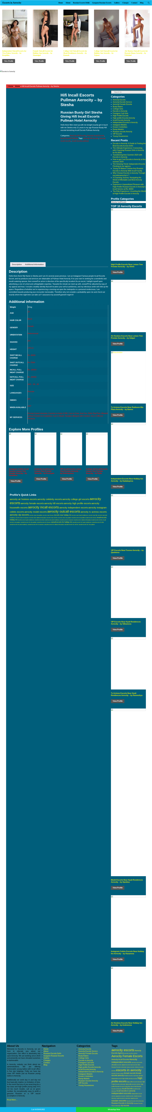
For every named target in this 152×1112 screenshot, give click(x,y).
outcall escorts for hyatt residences (82, 522)
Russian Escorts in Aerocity (122, 1103)
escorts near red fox (52, 517)
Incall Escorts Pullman (69, 138)
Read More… (12, 1100)
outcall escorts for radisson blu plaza (54, 524)
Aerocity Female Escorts (122, 104)
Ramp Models (118, 129)
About (68, 3)
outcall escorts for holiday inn (61, 522)
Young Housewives (120, 136)
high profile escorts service (133, 1084)
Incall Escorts (127, 1089)
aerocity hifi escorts (90, 138)
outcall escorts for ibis (98, 522)
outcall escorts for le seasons (36, 524)
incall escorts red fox (97, 520)
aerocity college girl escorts (75, 499)
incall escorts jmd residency (52, 520)
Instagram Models (120, 125)
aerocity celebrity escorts (49, 499)
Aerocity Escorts (119, 100)
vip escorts (125, 1105)
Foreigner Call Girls (120, 113)
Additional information (34, 264)
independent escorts (121, 1093)
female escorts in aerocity (131, 1075)
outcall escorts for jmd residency (18, 524)
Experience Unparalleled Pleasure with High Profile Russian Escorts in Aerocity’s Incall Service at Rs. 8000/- (129, 186)
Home (60, 3)
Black (30, 319)
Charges (125, 3)
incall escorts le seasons (66, 520)
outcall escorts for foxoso (44, 522)
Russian (31, 391)
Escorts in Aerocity (11, 2)
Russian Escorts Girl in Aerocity (135, 1101)
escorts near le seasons (22, 517)
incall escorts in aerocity (125, 1091)
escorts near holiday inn (62, 515)
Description (17, 264)
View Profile (8, 61)
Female (31, 326)
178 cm (30, 348)
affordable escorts (116, 1064)
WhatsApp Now (114, 1109)
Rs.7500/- (31, 362)
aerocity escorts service (130, 1053)
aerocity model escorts (35, 512)
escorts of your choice (117, 1073)
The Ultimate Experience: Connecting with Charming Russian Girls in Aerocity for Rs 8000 (128, 150)
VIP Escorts (117, 134)
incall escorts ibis (39, 520)
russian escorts (118, 1100)
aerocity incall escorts (43, 507)
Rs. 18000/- (32, 370)
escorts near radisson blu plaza (37, 517)
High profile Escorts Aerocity (124, 118)
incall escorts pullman (80, 141)
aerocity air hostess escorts (23, 499)
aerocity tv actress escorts (94, 512)
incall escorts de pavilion (78, 517)
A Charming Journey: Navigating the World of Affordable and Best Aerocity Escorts (127, 180)
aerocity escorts (122, 1050)
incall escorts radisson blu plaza (82, 520)
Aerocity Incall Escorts (95, 136)
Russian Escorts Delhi (81, 3)
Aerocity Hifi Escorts (78, 136)
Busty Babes (118, 107)
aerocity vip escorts (19, 515)
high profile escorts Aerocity (134, 1081)
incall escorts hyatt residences (26, 520)
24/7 (29, 406)
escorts (113, 1070)
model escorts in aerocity (123, 1098)
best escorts (134, 1064)
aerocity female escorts (32, 503)
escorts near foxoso (48, 515)
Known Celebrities (120, 127)
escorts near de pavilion (35, 515)
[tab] (17, 264)
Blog (141, 3)
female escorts (130, 1073)
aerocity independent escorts (73, 507)
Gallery (117, 3)
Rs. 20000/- (32, 377)
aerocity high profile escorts (77, 503)
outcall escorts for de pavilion (28, 522)
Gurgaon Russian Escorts (101, 3)
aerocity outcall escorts (63, 511)
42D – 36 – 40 (33, 384)
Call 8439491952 (38, 1109)
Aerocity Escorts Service (122, 102)
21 (29, 312)
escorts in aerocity (128, 1070)
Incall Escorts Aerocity (121, 120)
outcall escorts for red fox (71, 524)
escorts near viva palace (64, 517)
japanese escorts (120, 1096)
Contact (134, 3)
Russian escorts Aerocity (122, 132)
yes (29, 341)
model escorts (129, 1096)
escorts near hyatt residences (80, 515)
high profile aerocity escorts (129, 1078)
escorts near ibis (92, 515)
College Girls (118, 109)
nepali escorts (134, 1098)
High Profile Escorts (120, 116)
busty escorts (130, 1067)
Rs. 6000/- (32, 355)
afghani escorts (126, 1064)
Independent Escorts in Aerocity (125, 122)
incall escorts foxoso (91, 517)
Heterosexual (33, 333)
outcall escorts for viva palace (87, 524)
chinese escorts (139, 1067)
